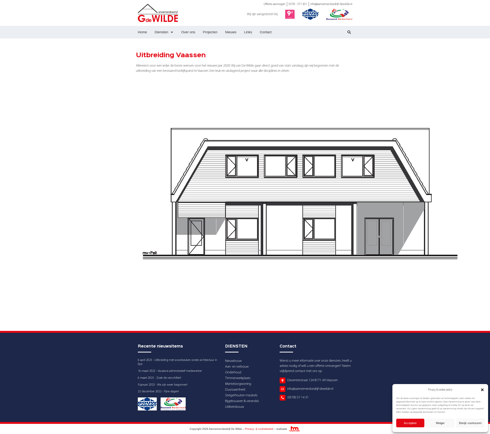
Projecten (210, 32)
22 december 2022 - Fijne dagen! (158, 391)
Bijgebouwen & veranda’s (242, 401)
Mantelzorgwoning (238, 384)
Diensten (161, 32)
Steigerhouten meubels (241, 395)
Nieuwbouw (233, 361)
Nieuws (230, 32)
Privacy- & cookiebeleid (259, 428)
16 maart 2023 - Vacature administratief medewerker (170, 371)
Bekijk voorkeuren (470, 423)
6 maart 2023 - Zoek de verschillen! (159, 377)
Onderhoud (233, 372)
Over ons (188, 32)
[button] (482, 390)
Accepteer (410, 423)
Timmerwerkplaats (238, 378)
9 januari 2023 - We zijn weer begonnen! (162, 384)
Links (248, 32)
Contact (266, 32)
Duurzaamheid (235, 390)
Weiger (440, 423)
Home (142, 32)
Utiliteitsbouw (234, 407)
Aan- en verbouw (237, 367)
